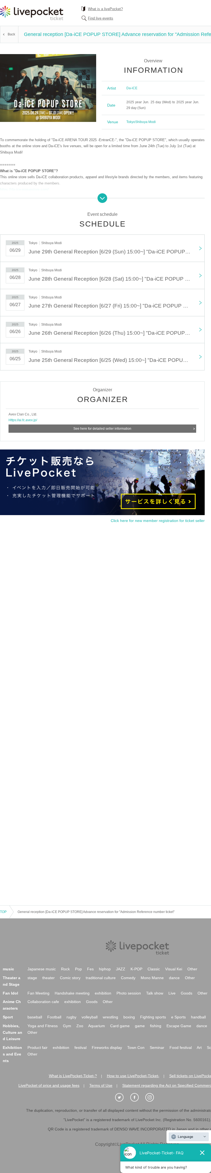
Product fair (37, 1047)
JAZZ (120, 969)
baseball (34, 1017)
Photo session (128, 993)
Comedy (128, 978)
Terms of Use (100, 1085)
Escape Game (178, 1026)
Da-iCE (131, 88)
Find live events (100, 18)
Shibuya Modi (145, 122)
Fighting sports (153, 1017)
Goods (186, 993)
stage (32, 978)
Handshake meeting (72, 993)
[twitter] (122, 1097)
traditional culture (101, 978)
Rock (65, 969)
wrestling (110, 1017)
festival (80, 1047)
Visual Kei (173, 969)
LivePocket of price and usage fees (48, 1085)
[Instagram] (152, 1097)
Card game (120, 1026)
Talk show (154, 993)
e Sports (178, 1017)
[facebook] (137, 1097)
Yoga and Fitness (42, 1026)
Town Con (136, 1047)
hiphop (105, 969)
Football (54, 1017)
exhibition (103, 993)
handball (198, 1017)
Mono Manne (152, 978)
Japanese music (41, 969)
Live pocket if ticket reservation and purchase (31, 12)
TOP (3, 912)
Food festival (181, 1047)
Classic (154, 969)
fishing (155, 1026)
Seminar (157, 1047)
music (8, 969)
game (140, 1026)
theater (48, 978)
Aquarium (96, 1026)
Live (172, 993)
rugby (71, 1017)
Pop (78, 969)
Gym (67, 1026)
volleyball (90, 1017)
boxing (129, 1017)
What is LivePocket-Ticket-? (73, 1076)
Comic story (70, 978)
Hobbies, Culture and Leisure (12, 1032)
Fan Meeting (38, 993)
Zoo (79, 1026)
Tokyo (130, 122)
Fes (90, 969)
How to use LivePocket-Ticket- (133, 1076)
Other (192, 969)
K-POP (136, 969)
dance (174, 978)
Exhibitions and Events (12, 1054)
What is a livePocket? (105, 9)
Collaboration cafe (43, 1001)
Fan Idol (10, 993)
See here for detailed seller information (102, 429)
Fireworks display (107, 1047)
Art (199, 1047)
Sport (8, 1017)
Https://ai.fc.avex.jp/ (23, 420)
